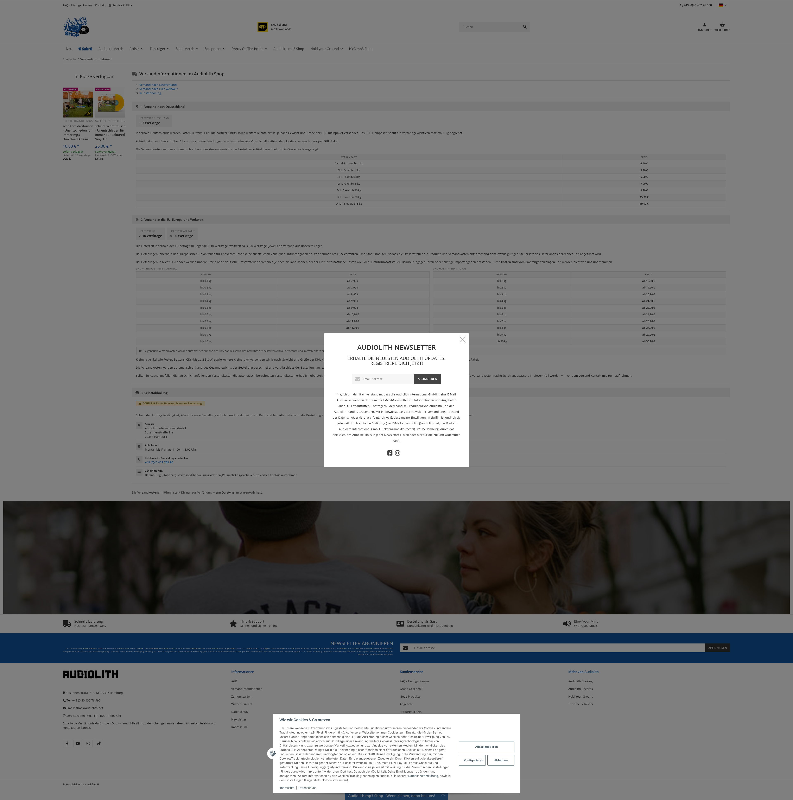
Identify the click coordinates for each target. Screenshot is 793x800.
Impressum (286, 787)
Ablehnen (501, 760)
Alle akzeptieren (486, 746)
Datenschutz (307, 787)
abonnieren (427, 379)
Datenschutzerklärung (423, 775)
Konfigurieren (473, 760)
